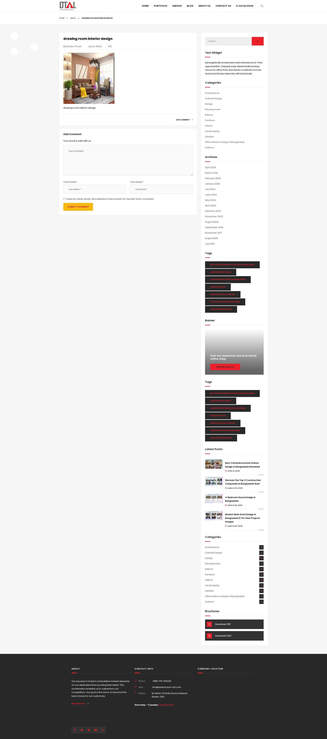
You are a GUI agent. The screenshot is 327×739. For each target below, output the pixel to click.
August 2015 (211, 238)
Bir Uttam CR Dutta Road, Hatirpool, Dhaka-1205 (170, 695)
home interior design (220, 272)
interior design (218, 287)
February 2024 (213, 211)
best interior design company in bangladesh (232, 264)
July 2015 (210, 243)
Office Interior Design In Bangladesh (225, 142)
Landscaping (212, 131)
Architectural (212, 93)
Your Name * (70, 182)
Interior (209, 125)
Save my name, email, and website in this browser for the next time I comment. (110, 199)
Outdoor (209, 147)
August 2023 (212, 222)
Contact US (223, 5)
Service (177, 5)
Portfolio (160, 5)
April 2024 (210, 205)
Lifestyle (209, 136)
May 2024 (210, 200)
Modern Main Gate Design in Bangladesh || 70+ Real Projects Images (242, 518)
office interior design (221, 309)
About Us (204, 5)
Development (212, 109)
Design (209, 104)
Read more (78, 703)
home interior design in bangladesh (228, 279)
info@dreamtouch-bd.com (166, 687)
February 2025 (213, 178)
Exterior (209, 114)
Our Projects (225, 367)
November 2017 (213, 232)
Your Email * (137, 182)
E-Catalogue (244, 5)
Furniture (210, 120)
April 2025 (210, 167)
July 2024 (210, 189)
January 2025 (212, 183)
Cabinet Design (213, 98)
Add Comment (183, 119)
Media (73, 18)
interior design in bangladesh (225, 301)
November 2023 (214, 216)
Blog (190, 5)
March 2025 (211, 172)
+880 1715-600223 (161, 681)
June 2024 (211, 194)
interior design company (222, 294)
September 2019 (214, 227)
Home (145, 5)
